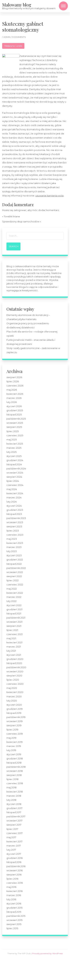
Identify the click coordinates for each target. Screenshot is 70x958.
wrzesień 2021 (14, 621)
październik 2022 (16, 568)
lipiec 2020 (12, 679)
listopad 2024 (14, 464)
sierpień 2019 (14, 725)
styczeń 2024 (14, 505)
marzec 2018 (13, 795)
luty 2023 (11, 551)
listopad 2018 (14, 762)
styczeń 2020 (14, 704)
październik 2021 (15, 617)
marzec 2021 (13, 646)
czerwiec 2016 (14, 883)
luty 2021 (11, 650)
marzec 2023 (14, 547)
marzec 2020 (14, 696)
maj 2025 (11, 439)
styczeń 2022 (14, 605)
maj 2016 (11, 887)
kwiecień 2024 (14, 493)
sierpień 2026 (14, 377)
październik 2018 (16, 767)
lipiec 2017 (12, 829)
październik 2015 (15, 916)
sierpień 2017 (13, 824)
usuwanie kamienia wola (49, 195)
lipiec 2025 (12, 431)
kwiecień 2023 (14, 543)
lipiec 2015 (12, 928)
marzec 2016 (13, 895)
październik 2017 (15, 816)
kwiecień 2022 (14, 593)
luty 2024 (11, 501)
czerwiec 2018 (14, 783)
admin (7, 37)
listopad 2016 (13, 862)
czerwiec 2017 (14, 833)
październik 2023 (16, 518)
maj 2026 (11, 389)
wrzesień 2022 (14, 572)
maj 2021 (11, 638)
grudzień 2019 (14, 709)
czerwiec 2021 (14, 634)
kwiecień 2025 (14, 443)
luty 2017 (11, 849)
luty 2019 (11, 750)
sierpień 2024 (14, 476)
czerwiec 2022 (14, 584)
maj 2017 (11, 837)
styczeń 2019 (13, 754)
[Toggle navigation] (63, 5)
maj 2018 (11, 787)
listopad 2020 (14, 663)
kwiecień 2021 (14, 642)
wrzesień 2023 (14, 522)
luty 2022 (11, 601)
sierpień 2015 (13, 924)
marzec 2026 (14, 398)
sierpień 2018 (14, 775)
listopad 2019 (13, 713)
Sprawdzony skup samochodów (20, 221)
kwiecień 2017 (14, 841)
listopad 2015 (13, 912)
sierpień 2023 (14, 526)
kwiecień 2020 (14, 692)
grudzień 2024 (14, 460)
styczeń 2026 (14, 406)
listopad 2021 (13, 613)
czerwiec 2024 (14, 485)
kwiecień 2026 (14, 394)
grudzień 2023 (14, 510)
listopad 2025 (14, 414)
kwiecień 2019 (14, 742)
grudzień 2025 (14, 410)
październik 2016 (15, 866)
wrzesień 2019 (14, 721)
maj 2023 (11, 539)
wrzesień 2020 (14, 671)
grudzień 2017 (14, 808)
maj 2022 (11, 588)
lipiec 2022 (12, 580)
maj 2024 (11, 489)
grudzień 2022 (14, 559)
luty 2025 (11, 452)
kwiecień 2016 (14, 891)
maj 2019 (11, 738)
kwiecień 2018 (14, 791)
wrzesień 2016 (14, 870)
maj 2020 (11, 688)
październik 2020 (16, 667)
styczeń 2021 (13, 655)
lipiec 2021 (12, 630)
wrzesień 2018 (14, 771)
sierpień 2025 (14, 427)
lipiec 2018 (12, 779)
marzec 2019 (13, 746)
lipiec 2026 (12, 381)
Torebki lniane (12, 216)
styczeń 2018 (13, 804)
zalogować (20, 210)
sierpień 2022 (14, 576)
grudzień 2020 (14, 659)
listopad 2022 (14, 564)
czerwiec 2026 (14, 385)
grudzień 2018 (14, 758)
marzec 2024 (14, 497)
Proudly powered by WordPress (47, 953)
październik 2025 (16, 418)
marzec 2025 (13, 448)
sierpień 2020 (14, 675)
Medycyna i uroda (13, 46)
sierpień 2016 (14, 874)
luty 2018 (11, 800)
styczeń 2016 (13, 903)
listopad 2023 (14, 514)
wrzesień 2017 (14, 820)
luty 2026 (11, 402)
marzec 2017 (13, 845)
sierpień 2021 (13, 626)
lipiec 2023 (12, 530)
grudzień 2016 (14, 858)
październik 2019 (15, 717)
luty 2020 (11, 700)
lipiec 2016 (12, 878)
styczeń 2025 (14, 456)
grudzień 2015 (14, 907)
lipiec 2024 (12, 481)
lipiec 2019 (12, 729)
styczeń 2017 (13, 854)
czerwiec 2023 (14, 534)
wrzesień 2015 (14, 920)
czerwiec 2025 (14, 435)
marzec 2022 (13, 597)
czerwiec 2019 (14, 733)
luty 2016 (11, 899)
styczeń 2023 (14, 555)
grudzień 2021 (14, 609)
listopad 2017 (13, 812)
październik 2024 (16, 468)
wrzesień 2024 (14, 472)
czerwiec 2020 (15, 684)
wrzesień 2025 (14, 423)
